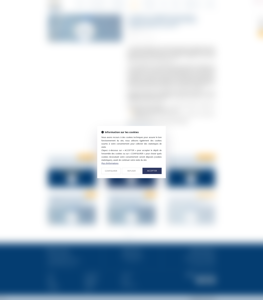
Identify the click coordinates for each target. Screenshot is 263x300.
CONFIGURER (111, 171)
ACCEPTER (152, 170)
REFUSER (131, 171)
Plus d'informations (109, 163)
